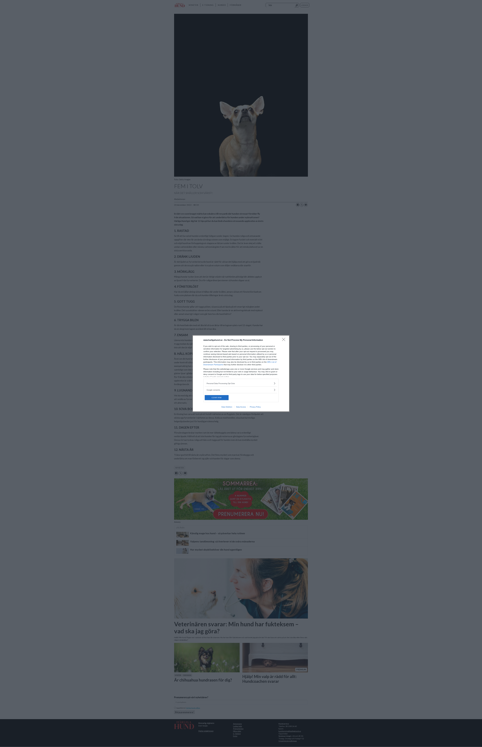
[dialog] (241, 373)
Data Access (241, 407)
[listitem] (241, 383)
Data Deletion (226, 407)
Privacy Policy (255, 407)
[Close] (284, 340)
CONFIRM (217, 398)
